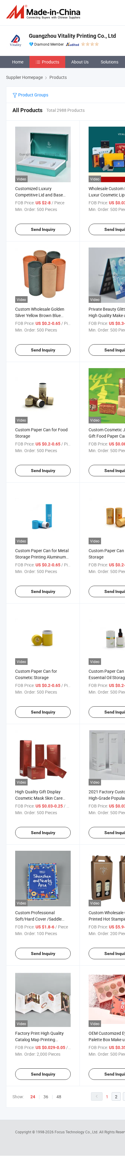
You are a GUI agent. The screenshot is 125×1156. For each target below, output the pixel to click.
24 (32, 1096)
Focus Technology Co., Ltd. (77, 1131)
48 (58, 1096)
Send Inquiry (43, 229)
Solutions (109, 62)
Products (50, 62)
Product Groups (32, 95)
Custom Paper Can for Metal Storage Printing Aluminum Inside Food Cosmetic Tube (42, 557)
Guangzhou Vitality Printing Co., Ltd (72, 36)
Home (17, 62)
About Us (80, 62)
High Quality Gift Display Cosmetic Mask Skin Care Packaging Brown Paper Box (42, 798)
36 (45, 1096)
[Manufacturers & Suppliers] (44, 12)
